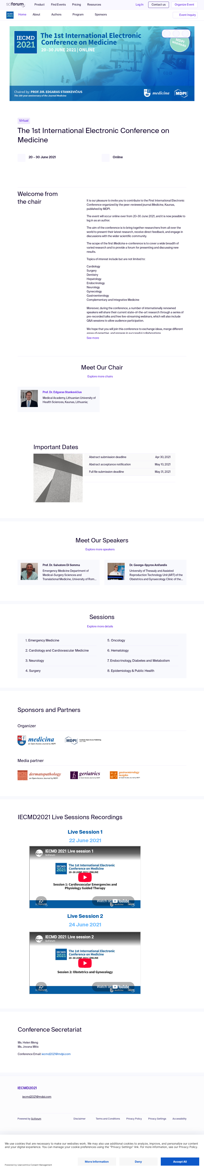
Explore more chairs (100, 376)
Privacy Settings (157, 1119)
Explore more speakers (100, 549)
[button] (96, 5)
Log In (139, 4)
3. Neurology (35, 661)
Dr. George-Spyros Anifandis (148, 565)
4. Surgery (33, 671)
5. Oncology (116, 640)
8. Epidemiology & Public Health (130, 671)
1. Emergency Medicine (42, 640)
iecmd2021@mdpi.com (56, 1054)
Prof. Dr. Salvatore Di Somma (61, 565)
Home (22, 14)
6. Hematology (117, 650)
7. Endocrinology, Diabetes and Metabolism (138, 661)
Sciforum (36, 1119)
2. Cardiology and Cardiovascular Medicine (57, 650)
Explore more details (100, 626)
